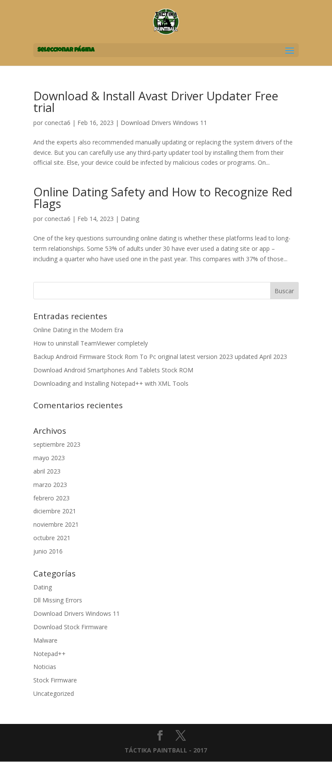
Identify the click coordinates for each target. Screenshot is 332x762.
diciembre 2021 (54, 511)
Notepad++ (49, 654)
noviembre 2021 (56, 524)
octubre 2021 (51, 538)
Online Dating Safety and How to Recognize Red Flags (162, 197)
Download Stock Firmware (70, 627)
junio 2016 (48, 551)
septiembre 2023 (56, 444)
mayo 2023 (49, 458)
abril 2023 (47, 471)
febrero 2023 (51, 498)
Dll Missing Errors (57, 600)
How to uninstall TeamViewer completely (90, 343)
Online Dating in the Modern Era (78, 330)
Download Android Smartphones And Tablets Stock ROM (113, 370)
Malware (45, 640)
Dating (130, 219)
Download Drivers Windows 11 (164, 122)
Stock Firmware (55, 680)
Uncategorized (53, 693)
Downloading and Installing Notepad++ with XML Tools (110, 383)
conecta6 (57, 122)
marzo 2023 (50, 484)
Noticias (44, 667)
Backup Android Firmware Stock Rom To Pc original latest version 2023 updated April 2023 (160, 356)
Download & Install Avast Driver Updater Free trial (155, 101)
